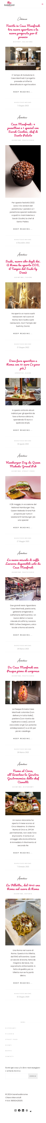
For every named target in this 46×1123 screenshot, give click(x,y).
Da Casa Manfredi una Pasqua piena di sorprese (23, 669)
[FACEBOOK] (19, 1111)
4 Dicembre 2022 (23, 243)
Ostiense (22, 19)
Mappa (8, 1051)
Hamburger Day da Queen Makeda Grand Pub (23, 464)
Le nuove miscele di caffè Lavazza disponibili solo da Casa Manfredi (23, 563)
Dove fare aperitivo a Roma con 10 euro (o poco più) (23, 364)
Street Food (28, 471)
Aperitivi (19, 373)
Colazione (27, 42)
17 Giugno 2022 (23, 347)
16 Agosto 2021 (23, 444)
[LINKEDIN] (23, 1111)
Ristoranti (28, 787)
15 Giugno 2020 (23, 997)
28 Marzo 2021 (23, 752)
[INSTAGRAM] (15, 1111)
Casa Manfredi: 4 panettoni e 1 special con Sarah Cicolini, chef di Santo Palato (23, 130)
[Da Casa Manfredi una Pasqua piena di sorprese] (23, 692)
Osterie (28, 894)
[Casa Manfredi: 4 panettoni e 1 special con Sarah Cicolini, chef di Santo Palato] (23, 171)
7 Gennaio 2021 (23, 866)
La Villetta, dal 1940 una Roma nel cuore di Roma (23, 887)
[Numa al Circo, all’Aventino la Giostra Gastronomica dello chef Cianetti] (23, 803)
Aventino (22, 117)
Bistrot (17, 42)
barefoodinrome (22, 102)
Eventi (8, 1045)
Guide (28, 373)
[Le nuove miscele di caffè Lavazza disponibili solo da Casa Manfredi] (23, 589)
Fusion (28, 277)
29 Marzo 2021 (23, 649)
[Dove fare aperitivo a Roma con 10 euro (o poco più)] (23, 391)
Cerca (33, 1076)
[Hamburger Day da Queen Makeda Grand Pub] (23, 487)
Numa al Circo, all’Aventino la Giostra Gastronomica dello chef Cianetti (23, 776)
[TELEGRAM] (30, 1112)
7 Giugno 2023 (23, 105)
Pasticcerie (28, 140)
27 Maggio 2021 (23, 541)
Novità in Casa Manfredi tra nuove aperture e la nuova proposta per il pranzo (23, 31)
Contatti (9, 1056)
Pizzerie (9, 1034)
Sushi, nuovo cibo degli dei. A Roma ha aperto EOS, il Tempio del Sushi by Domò (23, 267)
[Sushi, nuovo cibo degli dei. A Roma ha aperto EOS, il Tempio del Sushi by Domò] (23, 295)
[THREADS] (26, 1111)
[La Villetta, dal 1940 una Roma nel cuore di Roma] (23, 922)
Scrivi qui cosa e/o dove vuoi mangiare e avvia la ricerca (22, 1069)
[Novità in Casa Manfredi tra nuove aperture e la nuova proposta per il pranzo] (23, 58)
